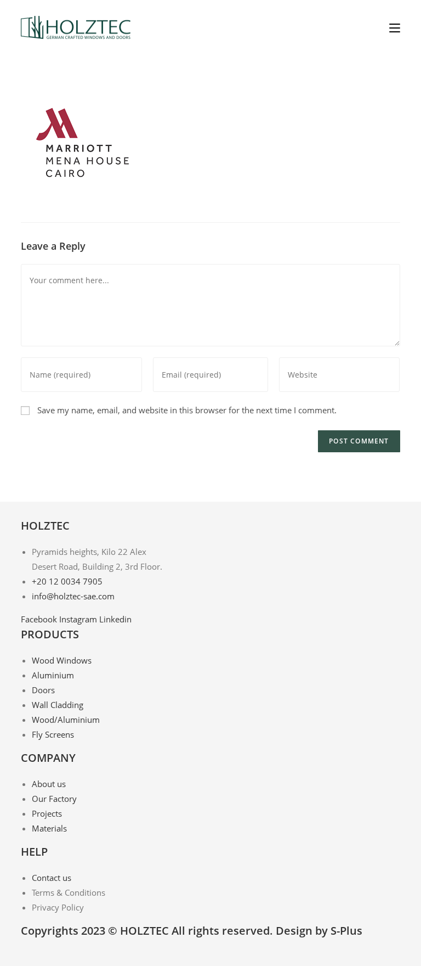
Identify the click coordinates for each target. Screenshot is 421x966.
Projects (47, 813)
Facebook (40, 619)
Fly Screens (53, 734)
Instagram (79, 619)
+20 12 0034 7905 (67, 581)
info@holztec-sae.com (73, 596)
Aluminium (53, 675)
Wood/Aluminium (66, 719)
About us (49, 783)
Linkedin (115, 619)
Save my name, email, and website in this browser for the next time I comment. (187, 410)
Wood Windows (62, 660)
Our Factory (54, 798)
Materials (49, 828)
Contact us (51, 877)
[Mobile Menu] (394, 27)
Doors (43, 689)
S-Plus (346, 930)
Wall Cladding (57, 704)
